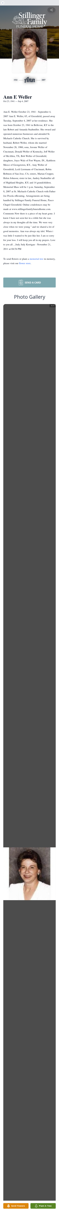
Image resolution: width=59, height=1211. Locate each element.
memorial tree (36, 258)
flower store (25, 263)
